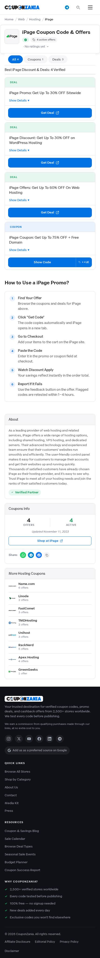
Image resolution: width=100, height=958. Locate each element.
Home (9, 19)
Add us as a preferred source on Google (40, 750)
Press (9, 810)
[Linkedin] (49, 739)
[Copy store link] (47, 555)
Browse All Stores (17, 771)
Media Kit (12, 803)
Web (21, 19)
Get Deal (47, 112)
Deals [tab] (57, 59)
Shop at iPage (47, 540)
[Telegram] (60, 739)
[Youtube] (29, 739)
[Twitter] (19, 739)
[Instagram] (9, 739)
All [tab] (15, 59)
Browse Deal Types (19, 846)
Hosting (34, 19)
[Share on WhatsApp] (23, 555)
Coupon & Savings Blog (22, 831)
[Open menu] (90, 7)
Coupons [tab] (35, 59)
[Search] (78, 7)
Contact (11, 795)
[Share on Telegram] (31, 555)
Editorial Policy (45, 941)
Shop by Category (18, 779)
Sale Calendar (15, 839)
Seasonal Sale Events (20, 854)
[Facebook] (39, 739)
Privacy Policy (69, 941)
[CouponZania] (50, 699)
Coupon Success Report (22, 870)
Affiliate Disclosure (17, 941)
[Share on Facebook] (39, 555)
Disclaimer (12, 951)
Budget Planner (16, 862)
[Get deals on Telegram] (67, 7)
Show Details (18, 100)
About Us (11, 787)
